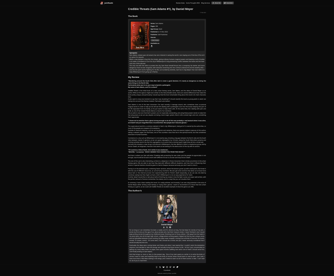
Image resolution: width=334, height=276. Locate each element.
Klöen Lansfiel (172, 273)
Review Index (180, 3)
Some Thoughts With (193, 3)
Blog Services (205, 3)
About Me (217, 3)
